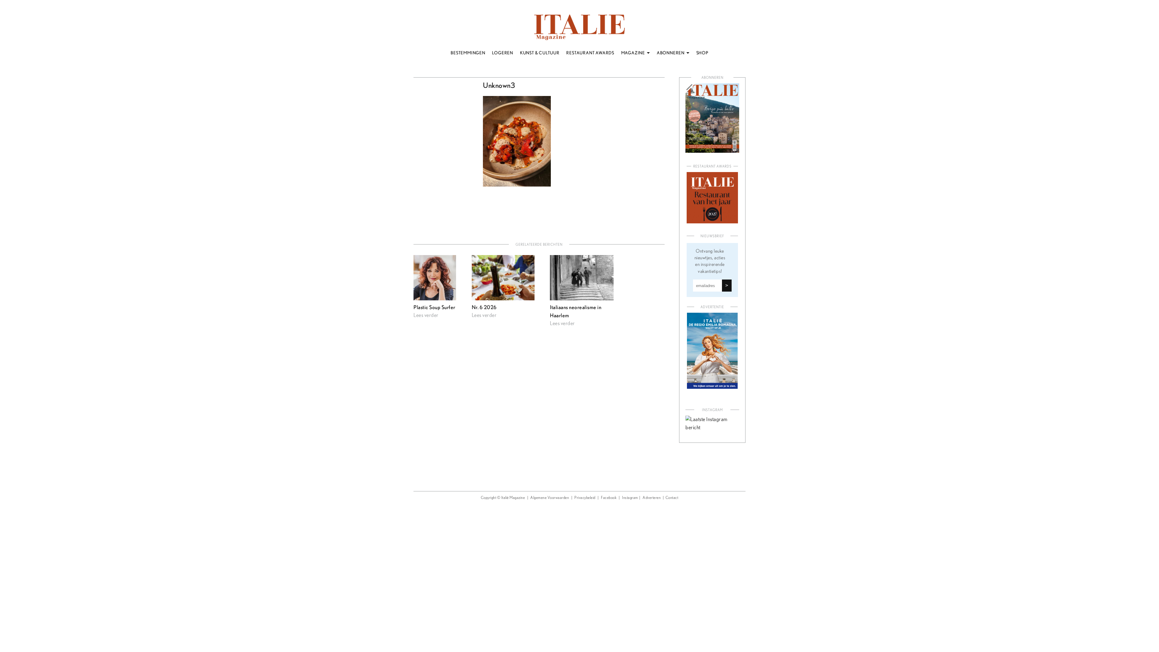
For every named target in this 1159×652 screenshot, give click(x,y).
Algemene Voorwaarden (549, 498)
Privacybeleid (584, 498)
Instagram (630, 498)
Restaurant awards (712, 166)
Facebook (609, 498)
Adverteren (652, 498)
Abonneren (712, 77)
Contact (672, 498)
